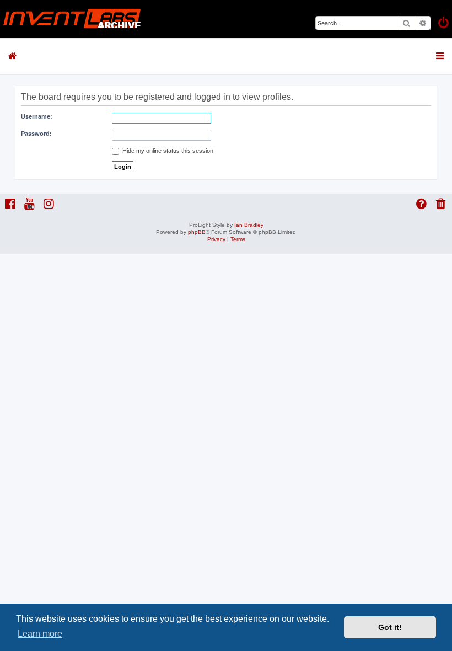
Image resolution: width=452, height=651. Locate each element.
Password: (36, 133)
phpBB (197, 232)
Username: (36, 116)
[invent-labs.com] (72, 19)
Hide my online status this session (167, 150)
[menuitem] (444, 24)
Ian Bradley (248, 225)
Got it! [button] (390, 627)
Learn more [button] (40, 633)
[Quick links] (440, 56)
